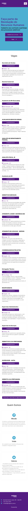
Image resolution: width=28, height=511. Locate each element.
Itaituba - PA (6, 331)
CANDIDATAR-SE (10, 65)
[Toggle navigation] (25, 3)
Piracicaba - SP (7, 163)
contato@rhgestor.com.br (9, 503)
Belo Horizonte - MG (8, 106)
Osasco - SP (6, 182)
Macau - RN (6, 125)
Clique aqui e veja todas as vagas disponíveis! (14, 397)
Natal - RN (5, 366)
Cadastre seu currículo (13, 34)
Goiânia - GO (6, 68)
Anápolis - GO (6, 256)
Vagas (13, 39)
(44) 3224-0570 (7, 501)
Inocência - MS (6, 219)
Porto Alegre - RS (7, 87)
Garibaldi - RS (6, 312)
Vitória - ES (6, 145)
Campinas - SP (6, 347)
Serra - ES (5, 201)
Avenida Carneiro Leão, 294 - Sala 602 (12, 500)
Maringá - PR (6, 237)
